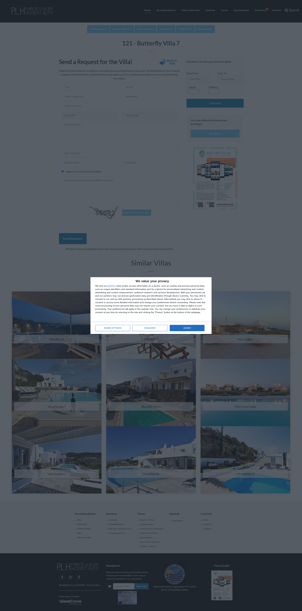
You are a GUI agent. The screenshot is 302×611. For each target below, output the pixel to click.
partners (111, 286)
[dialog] (151, 305)
